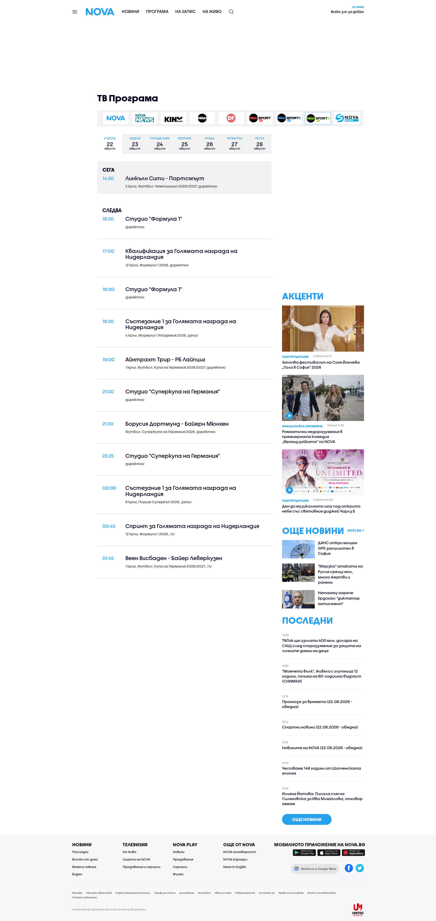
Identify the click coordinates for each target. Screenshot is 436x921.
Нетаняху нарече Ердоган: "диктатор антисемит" (339, 598)
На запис (185, 11)
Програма (157, 11)
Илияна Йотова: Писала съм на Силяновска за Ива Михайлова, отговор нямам (322, 798)
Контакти (204, 892)
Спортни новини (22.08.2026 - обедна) (320, 727)
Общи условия (223, 892)
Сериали (180, 867)
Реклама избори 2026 (99, 892)
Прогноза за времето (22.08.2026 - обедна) (317, 704)
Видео (77, 874)
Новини (130, 11)
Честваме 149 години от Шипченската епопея (321, 770)
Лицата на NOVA (136, 859)
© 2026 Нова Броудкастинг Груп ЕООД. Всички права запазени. (109, 909)
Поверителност (245, 892)
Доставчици (186, 892)
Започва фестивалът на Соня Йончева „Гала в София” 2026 (321, 364)
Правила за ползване (291, 892)
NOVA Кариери (235, 859)
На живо (212, 11)
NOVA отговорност (239, 852)
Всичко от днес (85, 859)
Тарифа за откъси (165, 892)
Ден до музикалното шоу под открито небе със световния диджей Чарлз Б (321, 508)
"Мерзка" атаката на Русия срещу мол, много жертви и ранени (340, 574)
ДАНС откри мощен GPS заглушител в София (337, 548)
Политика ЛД (267, 892)
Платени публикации (84, 897)
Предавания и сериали (141, 867)
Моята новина (84, 867)
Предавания (183, 859)
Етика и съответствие (321, 892)
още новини (307, 819)
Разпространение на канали (133, 892)
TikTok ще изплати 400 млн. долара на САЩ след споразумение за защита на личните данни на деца (321, 645)
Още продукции (295, 356)
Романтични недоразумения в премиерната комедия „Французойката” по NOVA (312, 436)
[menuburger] (75, 11)
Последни (80, 852)
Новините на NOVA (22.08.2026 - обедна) (322, 748)
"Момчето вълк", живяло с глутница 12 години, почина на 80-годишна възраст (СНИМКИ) (321, 676)
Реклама (77, 892)
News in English (234, 867)
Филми (178, 874)
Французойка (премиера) (302, 426)
